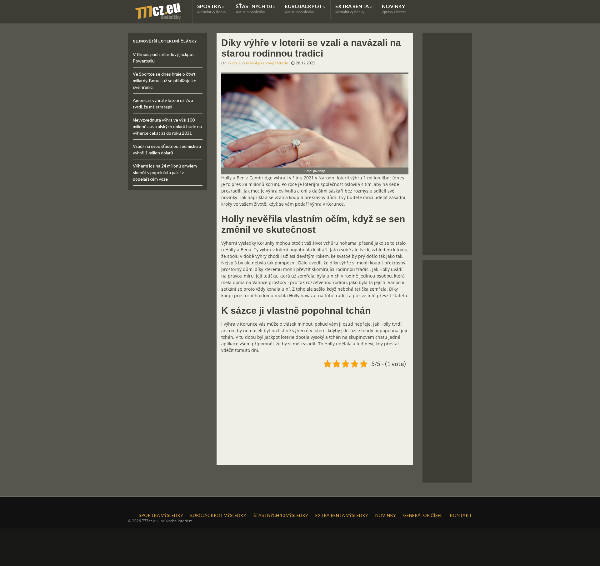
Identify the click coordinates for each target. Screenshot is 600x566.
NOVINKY (394, 8)
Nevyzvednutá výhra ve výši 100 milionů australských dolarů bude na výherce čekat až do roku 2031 (167, 126)
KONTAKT (461, 515)
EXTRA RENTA (352, 8)
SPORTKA (211, 8)
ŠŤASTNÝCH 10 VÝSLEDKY (280, 515)
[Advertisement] (314, 414)
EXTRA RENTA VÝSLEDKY (341, 515)
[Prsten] (314, 119)
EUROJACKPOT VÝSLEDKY (218, 515)
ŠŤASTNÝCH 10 (254, 8)
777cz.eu (235, 63)
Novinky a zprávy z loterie (267, 63)
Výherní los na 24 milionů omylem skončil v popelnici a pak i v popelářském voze (165, 172)
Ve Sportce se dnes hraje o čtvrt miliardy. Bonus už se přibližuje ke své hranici (164, 80)
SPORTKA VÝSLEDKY (161, 515)
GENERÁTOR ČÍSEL (422, 515)
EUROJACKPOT (304, 8)
